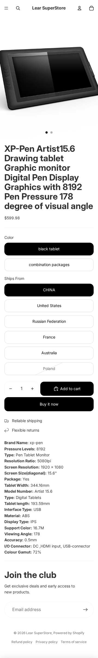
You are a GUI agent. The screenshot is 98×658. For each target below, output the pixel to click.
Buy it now (49, 404)
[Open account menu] (79, 8)
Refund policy (21, 642)
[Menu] (6, 8)
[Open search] (18, 8)
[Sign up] (85, 609)
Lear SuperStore (39, 633)
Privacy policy (47, 642)
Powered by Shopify (68, 633)
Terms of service (74, 642)
